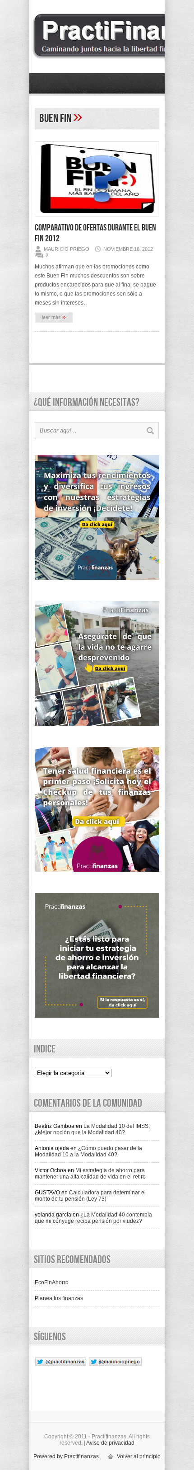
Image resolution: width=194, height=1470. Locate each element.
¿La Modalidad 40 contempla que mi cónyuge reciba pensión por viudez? (93, 1218)
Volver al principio (139, 1456)
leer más (54, 316)
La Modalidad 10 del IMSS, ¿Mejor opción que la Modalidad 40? (92, 1129)
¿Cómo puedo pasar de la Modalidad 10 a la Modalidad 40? (88, 1151)
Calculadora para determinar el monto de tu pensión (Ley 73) (90, 1195)
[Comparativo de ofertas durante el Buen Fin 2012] (96, 219)
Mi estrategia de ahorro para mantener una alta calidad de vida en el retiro (90, 1173)
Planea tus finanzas (59, 1298)
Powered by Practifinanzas (66, 1456)
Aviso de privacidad (110, 1443)
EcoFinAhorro (52, 1282)
